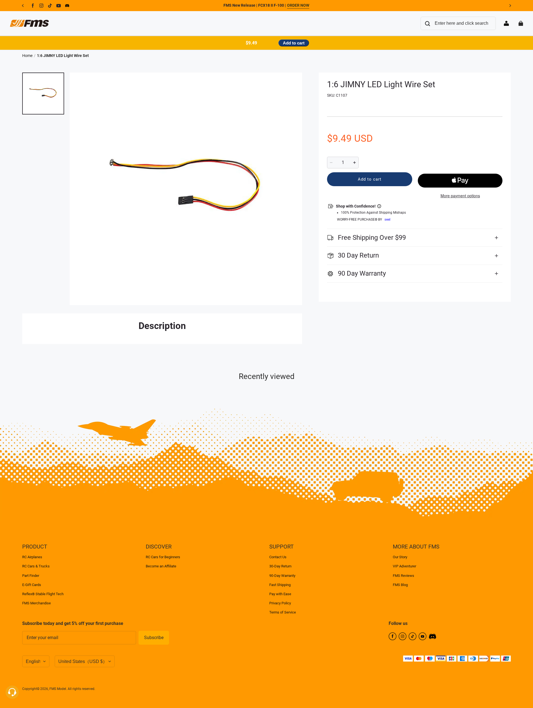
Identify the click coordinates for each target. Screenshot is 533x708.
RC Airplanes (32, 557)
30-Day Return (280, 566)
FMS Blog (400, 585)
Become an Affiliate (161, 566)
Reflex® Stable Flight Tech (43, 594)
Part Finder (30, 576)
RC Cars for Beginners (163, 557)
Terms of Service (282, 612)
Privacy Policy (280, 603)
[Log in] (506, 23)
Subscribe (154, 637)
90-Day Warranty (282, 576)
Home (27, 55)
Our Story (400, 557)
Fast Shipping (280, 585)
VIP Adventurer (404, 566)
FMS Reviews (403, 576)
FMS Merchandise (36, 603)
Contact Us (277, 557)
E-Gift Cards (31, 585)
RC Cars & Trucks (36, 566)
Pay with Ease (280, 594)
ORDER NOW (298, 5)
